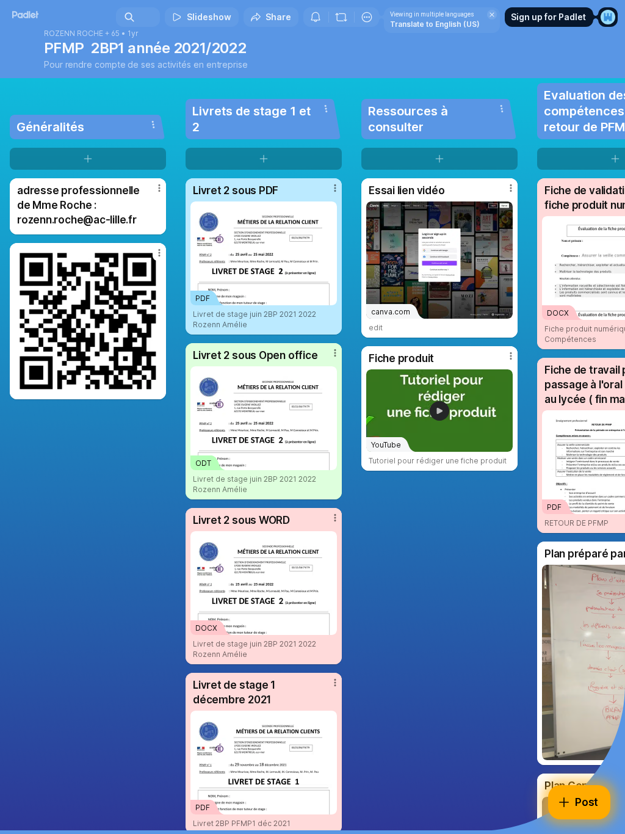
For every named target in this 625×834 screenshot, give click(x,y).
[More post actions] (151, 193)
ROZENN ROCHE (73, 33)
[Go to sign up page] (608, 17)
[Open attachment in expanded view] (88, 321)
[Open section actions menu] (153, 124)
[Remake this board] (341, 17)
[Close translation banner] (492, 15)
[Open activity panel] (315, 17)
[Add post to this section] (88, 159)
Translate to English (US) (435, 24)
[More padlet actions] (367, 17)
